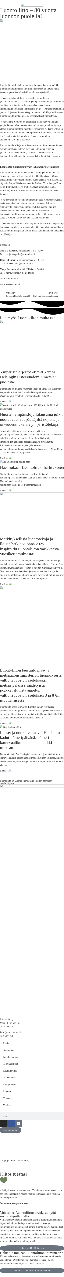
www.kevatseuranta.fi (10, 284)
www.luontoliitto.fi (9, 278)
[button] (1, 1209)
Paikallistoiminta (10, 1057)
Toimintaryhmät (10, 1064)
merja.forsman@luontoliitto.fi (20, 273)
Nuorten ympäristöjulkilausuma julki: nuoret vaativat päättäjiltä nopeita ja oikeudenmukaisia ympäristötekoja (31, 419)
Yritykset (7, 1098)
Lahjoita (7, 1091)
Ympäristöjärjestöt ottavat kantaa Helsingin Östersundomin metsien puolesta (28, 377)
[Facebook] (11, 1123)
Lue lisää (4, 401)
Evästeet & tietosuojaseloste (13, 1147)
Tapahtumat (8, 1050)
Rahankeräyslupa (8, 1151)
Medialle (7, 1105)
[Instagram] (3, 1123)
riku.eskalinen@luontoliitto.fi (19, 263)
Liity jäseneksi (10, 1084)
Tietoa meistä (9, 1077)
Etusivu (6, 1043)
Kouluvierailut (10, 1070)
